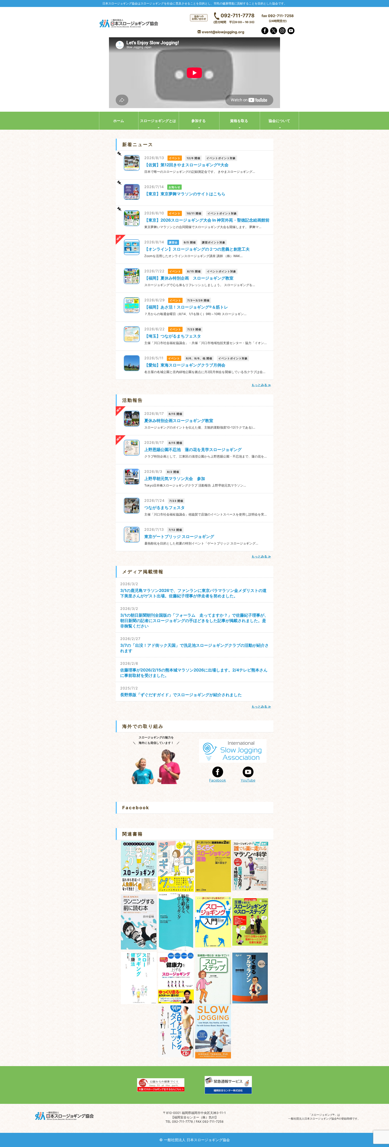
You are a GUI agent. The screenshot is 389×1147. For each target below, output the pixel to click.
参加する (198, 120)
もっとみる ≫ (261, 385)
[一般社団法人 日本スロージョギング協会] (129, 24)
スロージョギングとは (158, 120)
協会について (279, 120)
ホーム (118, 120)
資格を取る (239, 120)
